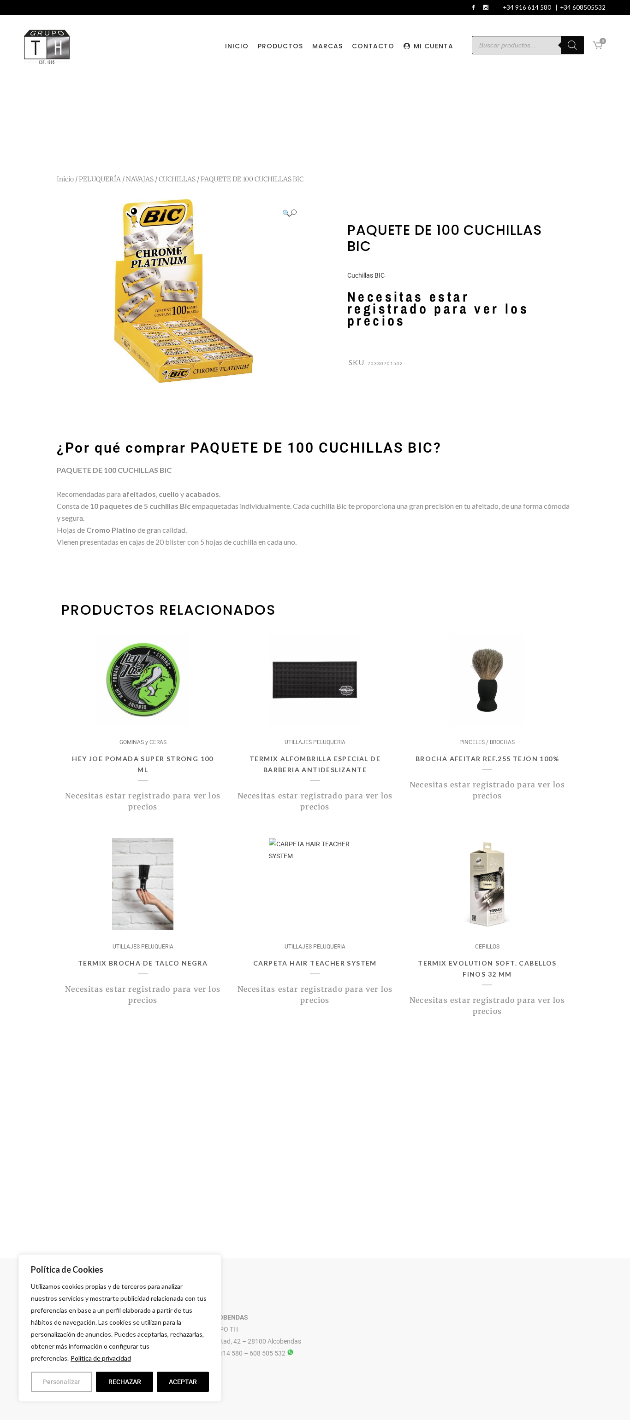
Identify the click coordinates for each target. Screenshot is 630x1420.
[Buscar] (572, 45)
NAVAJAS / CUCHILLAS (161, 179)
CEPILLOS (487, 946)
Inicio (65, 179)
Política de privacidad (101, 1358)
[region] (119, 1328)
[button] (289, 213)
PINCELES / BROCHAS (487, 742)
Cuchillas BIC (366, 275)
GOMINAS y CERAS (142, 742)
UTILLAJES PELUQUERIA (315, 742)
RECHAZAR (124, 1381)
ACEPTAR (183, 1381)
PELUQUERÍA (100, 179)
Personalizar (61, 1381)
